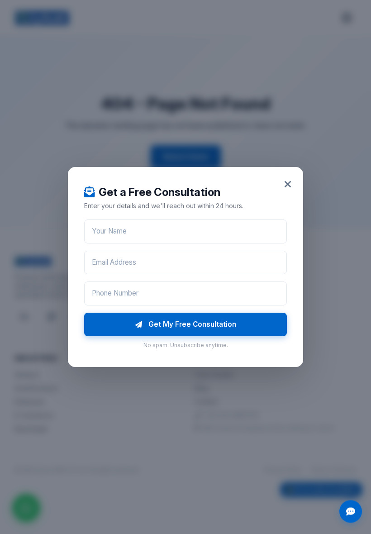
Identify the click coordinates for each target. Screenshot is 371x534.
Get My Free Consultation (192, 324)
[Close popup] (288, 184)
